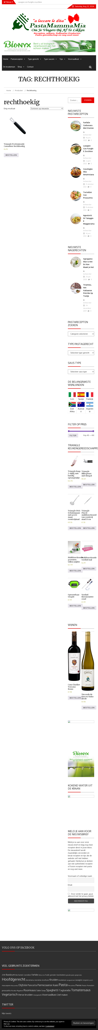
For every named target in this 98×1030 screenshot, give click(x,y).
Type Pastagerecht (81, 344)
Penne (78, 985)
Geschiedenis (61, 975)
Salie (38, 990)
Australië (81, 410)
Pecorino (71, 985)
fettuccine (42, 975)
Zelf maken (62, 994)
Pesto (84, 985)
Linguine (86, 980)
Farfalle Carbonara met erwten (88, 125)
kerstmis (38, 980)
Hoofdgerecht (13, 979)
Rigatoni (20, 990)
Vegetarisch (10, 994)
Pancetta (32, 985)
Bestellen (11, 155)
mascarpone (6, 985)
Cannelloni (27, 975)
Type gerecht (33, 59)
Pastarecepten (17, 59)
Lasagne (78, 980)
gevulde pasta (70, 975)
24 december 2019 (87, 308)
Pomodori (90, 985)
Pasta (63, 984)
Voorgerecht (37, 995)
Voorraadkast (73, 59)
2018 (3, 975)
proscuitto (6, 990)
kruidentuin (62, 980)
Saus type (74, 362)
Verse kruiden (25, 994)
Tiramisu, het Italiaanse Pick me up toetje (88, 290)
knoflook (45, 980)
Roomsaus (30, 990)
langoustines (71, 980)
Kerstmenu (30, 980)
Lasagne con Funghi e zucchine (88, 148)
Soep (43, 990)
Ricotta (13, 991)
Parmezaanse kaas (48, 985)
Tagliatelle (65, 990)
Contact (30, 67)
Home (5, 59)
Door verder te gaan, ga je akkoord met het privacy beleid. (81, 895)
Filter (73, 435)
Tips (61, 59)
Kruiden (53, 979)
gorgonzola (78, 975)
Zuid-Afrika (72, 410)
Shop (20, 67)
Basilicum (10, 974)
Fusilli (47, 975)
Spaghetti (52, 990)
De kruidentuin (9, 67)
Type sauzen (49, 59)
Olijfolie (22, 985)
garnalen (53, 975)
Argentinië (89, 410)
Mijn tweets (6, 1013)
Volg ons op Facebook (18, 947)
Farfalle (35, 974)
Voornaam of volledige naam (80, 876)
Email (70, 885)
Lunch (91, 980)
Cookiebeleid (49, 1026)
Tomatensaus (80, 990)
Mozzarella (14, 985)
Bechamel (19, 975)
